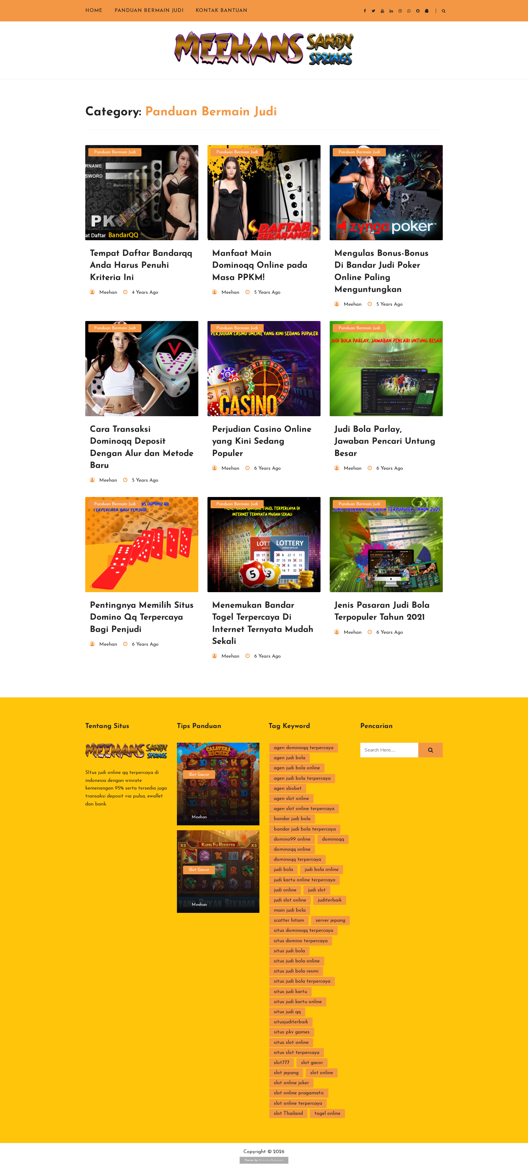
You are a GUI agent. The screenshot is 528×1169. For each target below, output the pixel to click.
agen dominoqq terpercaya (303, 747)
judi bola (283, 869)
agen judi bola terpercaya (302, 778)
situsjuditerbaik (291, 1022)
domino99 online (292, 839)
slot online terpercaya (298, 1103)
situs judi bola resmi (296, 971)
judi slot (317, 890)
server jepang (330, 920)
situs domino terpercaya (301, 941)
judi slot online (290, 900)
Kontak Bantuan (222, 10)
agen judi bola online (297, 768)
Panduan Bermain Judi (149, 10)
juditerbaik (330, 900)
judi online (285, 890)
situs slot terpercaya (296, 1052)
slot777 (281, 1062)
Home (94, 10)
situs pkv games (292, 1032)
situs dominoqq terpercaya (303, 930)
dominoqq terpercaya (297, 859)
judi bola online (322, 869)
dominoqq (333, 839)
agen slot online (291, 798)
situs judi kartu (290, 991)
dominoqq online (292, 849)
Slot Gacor (199, 774)
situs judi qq (287, 1012)
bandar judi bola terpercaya (305, 829)
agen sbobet (288, 788)
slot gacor (312, 1062)
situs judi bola (289, 951)
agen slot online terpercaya (304, 808)
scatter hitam (289, 920)
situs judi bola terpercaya (302, 981)
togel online (327, 1113)
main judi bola (290, 910)
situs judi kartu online (298, 1001)
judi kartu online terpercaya (304, 880)
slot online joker (291, 1083)
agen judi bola (289, 758)
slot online (321, 1072)
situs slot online (291, 1042)
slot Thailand (288, 1113)
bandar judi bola (292, 818)
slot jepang (286, 1072)
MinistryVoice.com (271, 1160)
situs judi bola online (297, 961)
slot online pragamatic (299, 1093)
